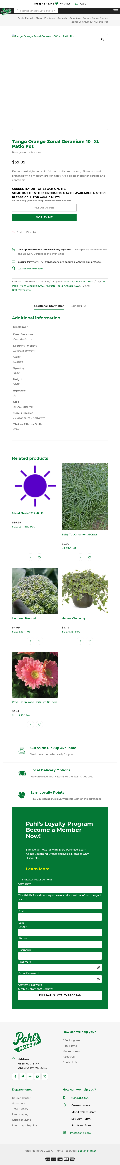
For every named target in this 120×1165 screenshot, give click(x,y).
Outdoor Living (21, 1119)
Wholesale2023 (36, 285)
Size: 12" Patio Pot (29, 520)
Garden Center (21, 1098)
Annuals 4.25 (71, 285)
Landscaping (20, 1114)
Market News (71, 1051)
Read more (30, 557)
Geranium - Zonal (84, 281)
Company (24, 883)
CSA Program (71, 1040)
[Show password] (98, 967)
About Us (69, 1056)
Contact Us (70, 1062)
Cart (83, 3)
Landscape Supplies (25, 1125)
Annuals (68, 281)
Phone (23, 938)
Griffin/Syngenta (21, 290)
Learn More (38, 869)
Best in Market (87, 1150)
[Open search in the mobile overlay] (35, 11)
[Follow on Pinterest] (22, 1076)
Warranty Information (30, 268)
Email (22, 926)
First (21, 911)
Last (21, 922)
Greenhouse (19, 1103)
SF (80, 285)
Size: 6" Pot (80, 541)
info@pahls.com (80, 1132)
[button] (102, 39)
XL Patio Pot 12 (54, 285)
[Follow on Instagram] (30, 1076)
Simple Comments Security (35, 989)
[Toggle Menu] (115, 10)
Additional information (49, 305)
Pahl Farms (70, 1045)
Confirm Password (30, 984)
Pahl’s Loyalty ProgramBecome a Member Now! (59, 830)
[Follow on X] (44, 1076)
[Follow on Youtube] (37, 1076)
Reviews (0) (78, 305)
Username (25, 950)
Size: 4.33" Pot (24, 625)
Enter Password (28, 973)
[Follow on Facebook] (15, 1076)
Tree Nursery (20, 1108)
